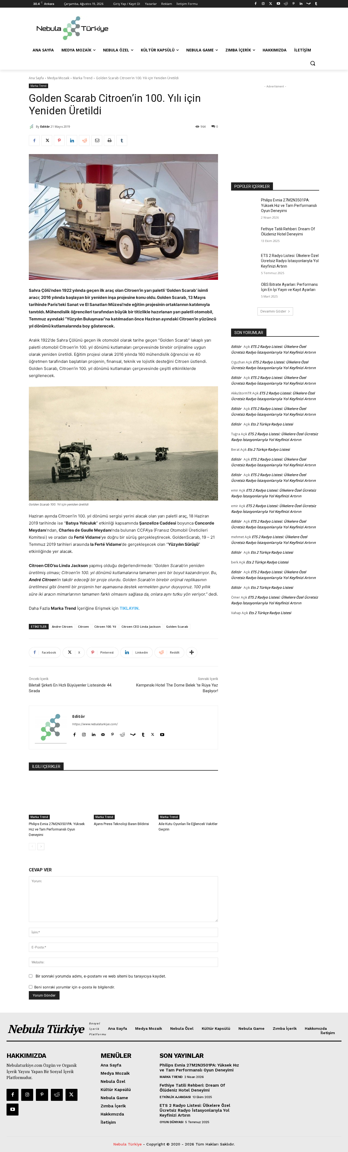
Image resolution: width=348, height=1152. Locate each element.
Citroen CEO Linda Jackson (141, 626)
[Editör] (32, 126)
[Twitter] (271, 4)
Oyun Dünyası (171, 1122)
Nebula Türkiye (127, 1144)
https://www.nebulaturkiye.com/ (95, 724)
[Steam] (308, 4)
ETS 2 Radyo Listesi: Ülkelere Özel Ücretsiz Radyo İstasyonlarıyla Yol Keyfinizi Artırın (290, 260)
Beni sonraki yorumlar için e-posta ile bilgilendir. (74, 987)
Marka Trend (82, 78)
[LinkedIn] (301, 4)
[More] (191, 652)
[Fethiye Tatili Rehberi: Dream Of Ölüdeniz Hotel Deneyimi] (244, 235)
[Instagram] (263, 4)
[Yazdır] (109, 140)
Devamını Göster (273, 311)
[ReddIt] (84, 140)
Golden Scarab (177, 626)
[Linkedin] (71, 140)
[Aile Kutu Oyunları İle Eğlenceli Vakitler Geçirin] (188, 798)
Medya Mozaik (58, 78)
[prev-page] (32, 846)
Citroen (83, 626)
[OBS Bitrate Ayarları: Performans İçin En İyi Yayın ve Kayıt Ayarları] (244, 291)
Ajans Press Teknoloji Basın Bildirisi (121, 824)
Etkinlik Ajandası (175, 1097)
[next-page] (41, 846)
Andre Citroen (62, 626)
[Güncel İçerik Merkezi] (72, 28)
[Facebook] (256, 4)
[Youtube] (278, 4)
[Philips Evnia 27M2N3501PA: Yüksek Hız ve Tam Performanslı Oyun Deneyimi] (58, 798)
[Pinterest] (293, 4)
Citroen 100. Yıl (105, 626)
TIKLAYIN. (129, 608)
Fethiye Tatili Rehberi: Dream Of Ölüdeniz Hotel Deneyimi (192, 1088)
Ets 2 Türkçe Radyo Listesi (272, 424)
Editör (45, 126)
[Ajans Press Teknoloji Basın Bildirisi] (123, 798)
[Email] (96, 140)
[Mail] (103, 733)
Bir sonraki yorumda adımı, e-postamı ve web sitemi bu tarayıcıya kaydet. (101, 976)
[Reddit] (286, 4)
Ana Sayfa (36, 78)
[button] (312, 63)
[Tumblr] (316, 4)
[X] (46, 140)
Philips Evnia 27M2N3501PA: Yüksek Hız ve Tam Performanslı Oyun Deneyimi (57, 829)
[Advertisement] (215, 27)
